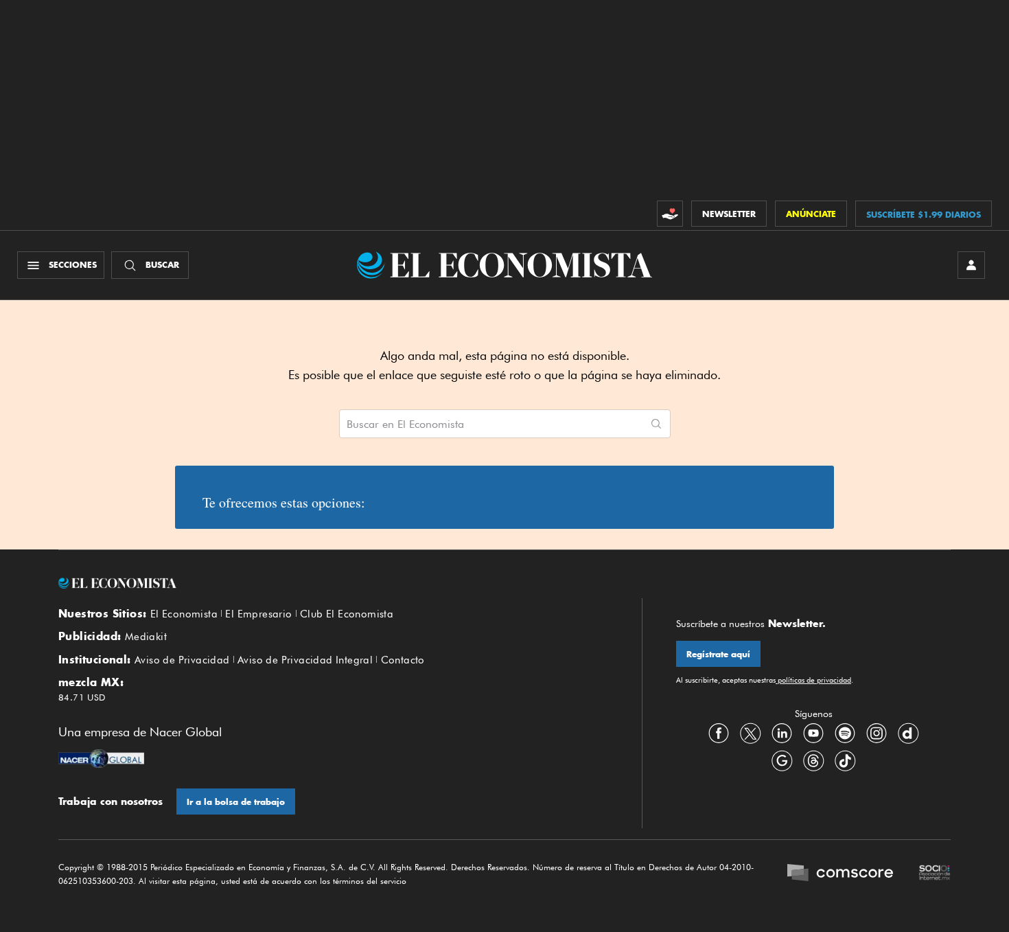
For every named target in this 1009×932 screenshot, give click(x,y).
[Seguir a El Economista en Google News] (782, 761)
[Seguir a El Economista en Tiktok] (845, 761)
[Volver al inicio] (332, 583)
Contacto (403, 660)
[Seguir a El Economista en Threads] (813, 761)
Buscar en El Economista (405, 424)
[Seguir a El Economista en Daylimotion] (908, 733)
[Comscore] (840, 874)
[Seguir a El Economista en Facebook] (718, 733)
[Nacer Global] (101, 760)
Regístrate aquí (718, 654)
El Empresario (258, 614)
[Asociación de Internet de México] (935, 874)
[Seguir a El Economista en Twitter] (750, 733)
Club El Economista (346, 614)
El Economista (184, 614)
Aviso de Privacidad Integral (305, 660)
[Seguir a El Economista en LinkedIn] (782, 733)
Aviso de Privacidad (182, 660)
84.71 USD (82, 697)
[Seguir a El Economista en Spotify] (845, 733)
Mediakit (146, 636)
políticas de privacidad (813, 680)
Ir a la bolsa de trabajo (236, 802)
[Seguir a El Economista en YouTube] (813, 733)
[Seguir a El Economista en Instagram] (876, 733)
